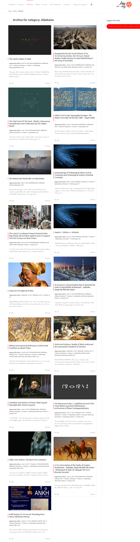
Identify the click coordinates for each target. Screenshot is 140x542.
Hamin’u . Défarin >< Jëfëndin (67, 232)
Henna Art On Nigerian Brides (21, 291)
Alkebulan (29, 4)
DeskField (12, 4)
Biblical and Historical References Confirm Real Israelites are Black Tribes (28, 346)
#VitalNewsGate (80, 65)
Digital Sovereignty (81, 4)
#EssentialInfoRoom (36, 63)
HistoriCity (84, 296)
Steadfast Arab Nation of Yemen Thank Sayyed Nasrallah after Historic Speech (28, 403)
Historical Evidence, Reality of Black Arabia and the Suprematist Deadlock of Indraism (74, 345)
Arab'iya (11, 132)
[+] (29, 40)
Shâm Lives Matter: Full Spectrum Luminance (27, 460)
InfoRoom (46, 466)
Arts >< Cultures (14, 65)
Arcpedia (67, 4)
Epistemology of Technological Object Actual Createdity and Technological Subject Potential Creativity (74, 175)
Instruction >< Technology (69, 184)
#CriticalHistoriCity (34, 130)
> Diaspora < (33, 464)
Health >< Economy (81, 415)
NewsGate (75, 67)
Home (10, 11)
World (37, 4)
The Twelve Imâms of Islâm (20, 59)
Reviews (44, 4)
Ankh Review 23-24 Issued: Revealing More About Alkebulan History (27, 515)
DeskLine (21, 4)
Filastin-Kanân (85, 353)
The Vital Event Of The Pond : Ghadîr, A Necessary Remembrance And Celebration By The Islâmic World (29, 123)
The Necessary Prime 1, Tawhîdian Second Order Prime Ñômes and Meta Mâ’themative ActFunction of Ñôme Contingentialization (74, 406)
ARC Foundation (55, 4)
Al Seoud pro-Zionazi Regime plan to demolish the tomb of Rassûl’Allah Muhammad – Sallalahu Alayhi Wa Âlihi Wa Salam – (75, 287)
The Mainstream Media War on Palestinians (26, 178)
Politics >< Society (83, 67)
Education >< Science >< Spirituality (29, 65)
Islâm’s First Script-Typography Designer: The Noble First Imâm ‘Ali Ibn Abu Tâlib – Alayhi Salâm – (75, 117)
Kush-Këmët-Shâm (66, 355)
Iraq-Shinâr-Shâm (66, 67)
